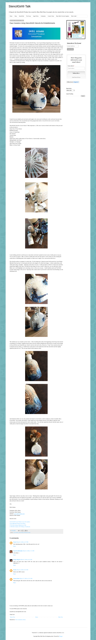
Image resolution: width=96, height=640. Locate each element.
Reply (14, 546)
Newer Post (12, 617)
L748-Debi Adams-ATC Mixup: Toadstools (20, 526)
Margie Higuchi (16, 559)
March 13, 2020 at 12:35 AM (26, 578)
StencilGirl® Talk (20, 6)
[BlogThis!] (22, 530)
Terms (75, 77)
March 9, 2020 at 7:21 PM (28, 550)
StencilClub (21, 16)
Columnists (43, 16)
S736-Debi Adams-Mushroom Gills (18, 525)
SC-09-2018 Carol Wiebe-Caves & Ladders (20, 521)
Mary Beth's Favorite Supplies (62, 16)
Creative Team (51, 16)
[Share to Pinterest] (27, 530)
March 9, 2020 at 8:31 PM (26, 559)
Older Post (60, 617)
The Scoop (28, 16)
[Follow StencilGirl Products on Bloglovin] (72, 82)
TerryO (15, 542)
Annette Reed (16, 578)
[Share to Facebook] (25, 530)
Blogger (60, 636)
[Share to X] (24, 530)
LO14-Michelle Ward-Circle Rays (17, 523)
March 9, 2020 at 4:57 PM (22, 542)
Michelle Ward (27, 532)
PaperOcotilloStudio (18, 550)
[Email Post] (19, 530)
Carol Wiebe (16, 532)
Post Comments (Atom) (21, 619)
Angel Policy (36, 16)
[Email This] (21, 530)
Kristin (14, 569)
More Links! (74, 16)
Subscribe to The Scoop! (74, 43)
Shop (16, 16)
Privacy (79, 77)
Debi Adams (21, 532)
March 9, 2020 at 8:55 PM (22, 569)
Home (11, 16)
